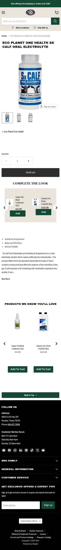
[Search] (55, 21)
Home (4, 35)
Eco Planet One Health (14, 131)
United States (29, 521)
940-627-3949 (14, 424)
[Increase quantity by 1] (28, 161)
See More (6, 278)
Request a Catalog (44, 537)
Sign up (48, 505)
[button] (7, 117)
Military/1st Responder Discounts (24, 534)
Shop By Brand (20, 530)
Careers (43, 534)
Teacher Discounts (36, 530)
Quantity (5, 154)
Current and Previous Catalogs (21, 537)
